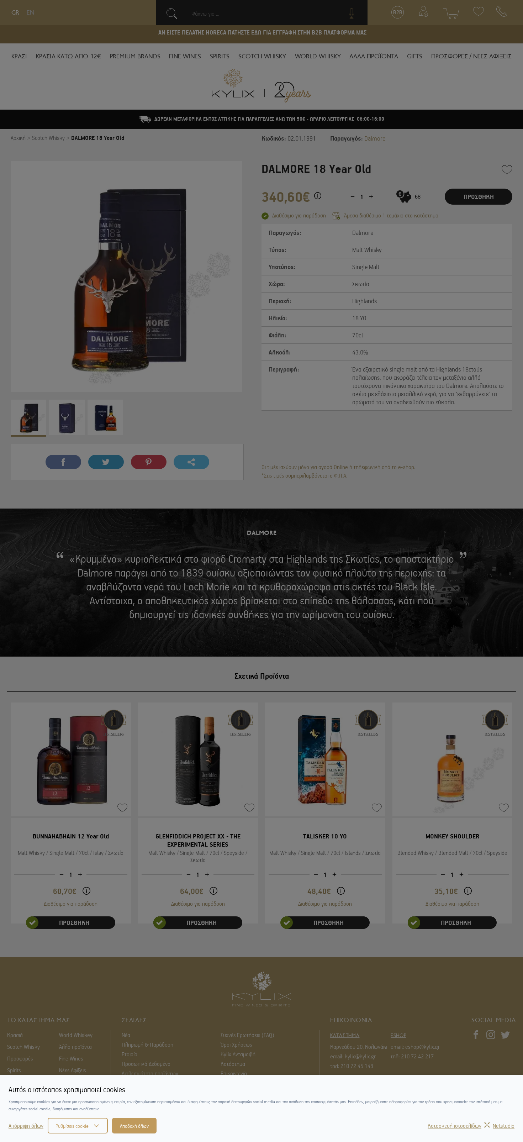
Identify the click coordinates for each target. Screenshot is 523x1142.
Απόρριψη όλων (26, 1125)
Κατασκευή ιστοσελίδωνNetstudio (471, 1125)
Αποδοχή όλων (134, 1125)
